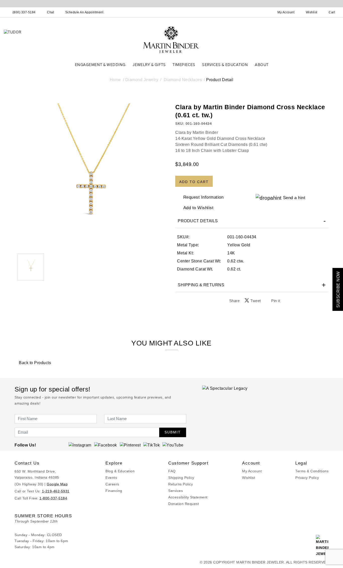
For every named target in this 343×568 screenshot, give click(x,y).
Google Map (57, 484)
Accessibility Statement (188, 497)
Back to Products (34, 363)
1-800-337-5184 (53, 498)
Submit (172, 432)
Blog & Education (120, 471)
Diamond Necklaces (183, 80)
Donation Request (183, 504)
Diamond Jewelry (141, 80)
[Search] (264, 12)
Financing (113, 491)
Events (111, 478)
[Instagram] (80, 445)
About (261, 65)
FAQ (172, 471)
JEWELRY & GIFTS (149, 65)
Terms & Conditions (311, 471)
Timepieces (184, 65)
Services (175, 491)
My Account (252, 471)
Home (115, 80)
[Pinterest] (130, 445)
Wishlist (248, 478)
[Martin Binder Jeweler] (171, 39)
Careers (112, 484)
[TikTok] (151, 445)
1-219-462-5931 (56, 491)
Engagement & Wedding (100, 65)
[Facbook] (105, 445)
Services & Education (225, 65)
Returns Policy (180, 484)
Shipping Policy (181, 478)
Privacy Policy (307, 478)
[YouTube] (173, 445)
